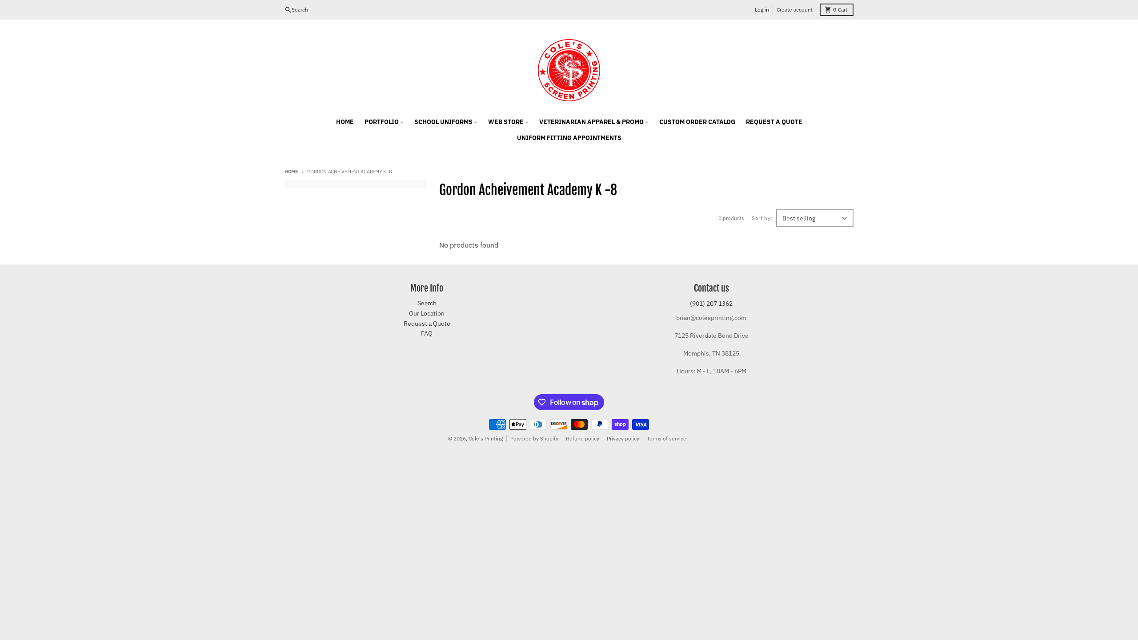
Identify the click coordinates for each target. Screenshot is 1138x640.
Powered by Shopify (534, 438)
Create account (795, 9)
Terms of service (666, 438)
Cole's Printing (486, 438)
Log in (762, 9)
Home (291, 171)
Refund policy (582, 438)
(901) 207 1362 (711, 304)
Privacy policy (623, 438)
